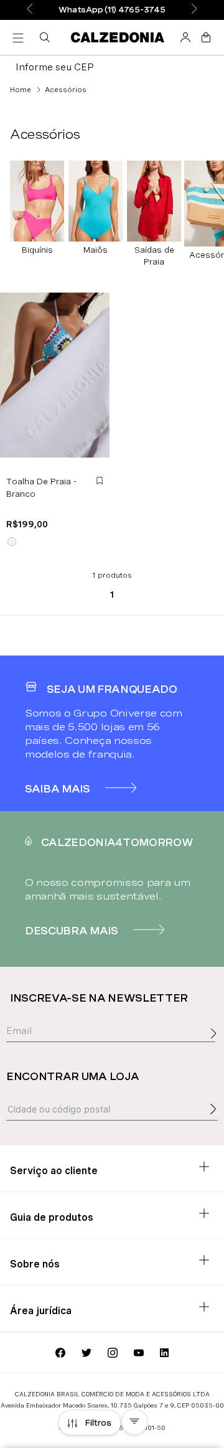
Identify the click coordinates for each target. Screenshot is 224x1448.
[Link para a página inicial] (20, 89)
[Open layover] (216, 1047)
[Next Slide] (194, 9)
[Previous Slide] (29, 9)
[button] (47, 37)
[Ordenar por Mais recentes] (134, 1422)
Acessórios (65, 89)
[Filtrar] (89, 1423)
